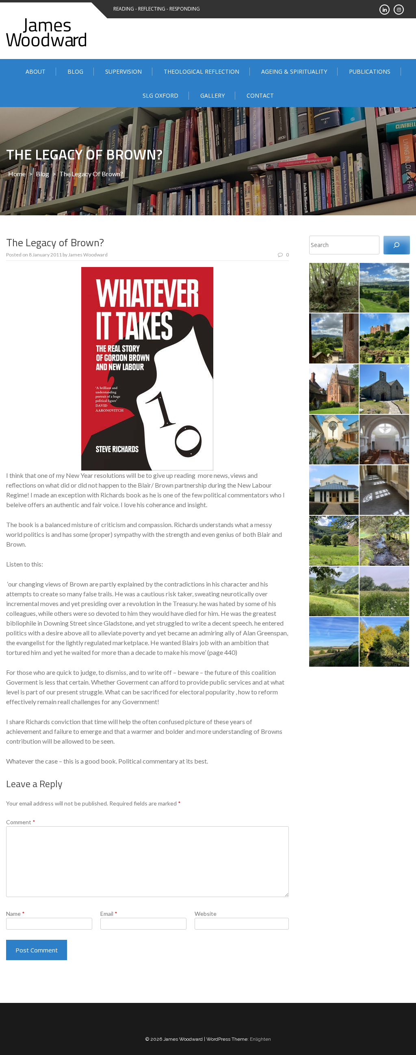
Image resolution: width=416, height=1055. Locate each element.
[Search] (397, 245)
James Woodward (88, 255)
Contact (260, 95)
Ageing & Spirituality (294, 71)
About (36, 71)
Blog (75, 71)
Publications (369, 71)
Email (108, 913)
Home (17, 173)
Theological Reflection (201, 71)
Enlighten (260, 1039)
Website (206, 913)
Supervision (123, 71)
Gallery (212, 95)
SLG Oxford (160, 95)
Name (15, 913)
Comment (20, 822)
